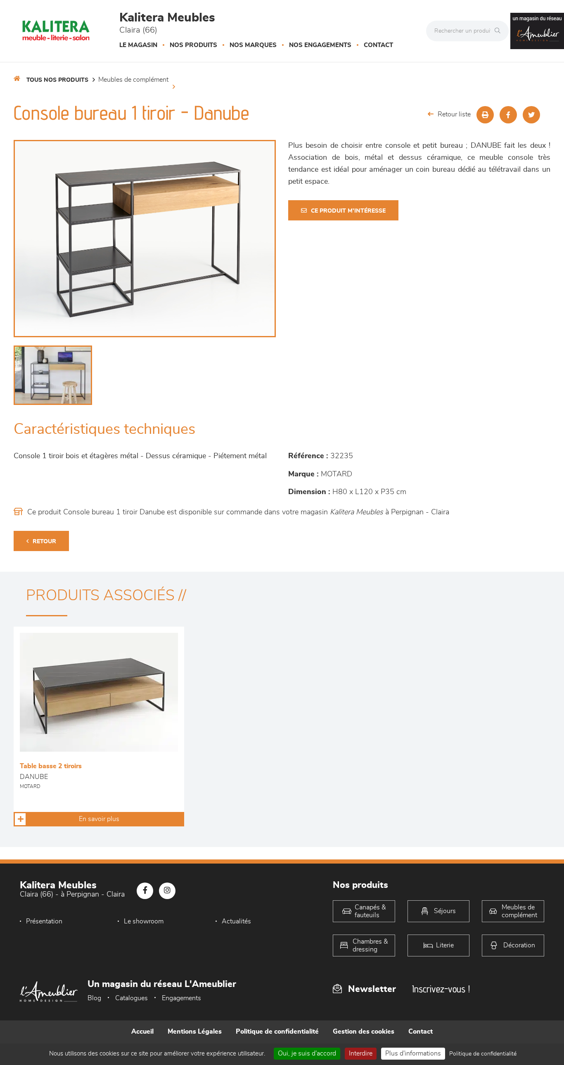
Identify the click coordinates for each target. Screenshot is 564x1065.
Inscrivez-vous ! (441, 989)
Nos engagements (320, 45)
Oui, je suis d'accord (307, 1053)
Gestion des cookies (363, 1031)
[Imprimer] (485, 114)
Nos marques (253, 45)
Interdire (360, 1053)
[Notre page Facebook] (145, 891)
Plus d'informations (413, 1053)
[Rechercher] (500, 31)
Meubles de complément (133, 79)
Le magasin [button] (138, 45)
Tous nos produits (57, 80)
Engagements (181, 998)
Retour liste (454, 114)
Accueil (142, 1031)
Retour (44, 541)
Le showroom (144, 921)
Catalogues (131, 998)
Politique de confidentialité (277, 1031)
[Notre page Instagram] (167, 891)
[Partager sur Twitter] (531, 114)
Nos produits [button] (193, 45)
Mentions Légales (195, 1031)
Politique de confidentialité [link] (483, 1054)
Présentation (44, 921)
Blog (94, 998)
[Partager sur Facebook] (508, 114)
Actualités (236, 921)
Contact (378, 45)
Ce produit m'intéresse (348, 211)
